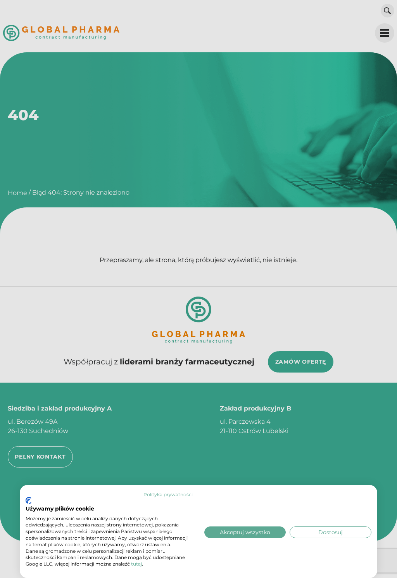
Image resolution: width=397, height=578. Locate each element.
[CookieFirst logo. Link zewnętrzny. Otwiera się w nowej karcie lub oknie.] (28, 500)
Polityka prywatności (168, 494)
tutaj (136, 564)
